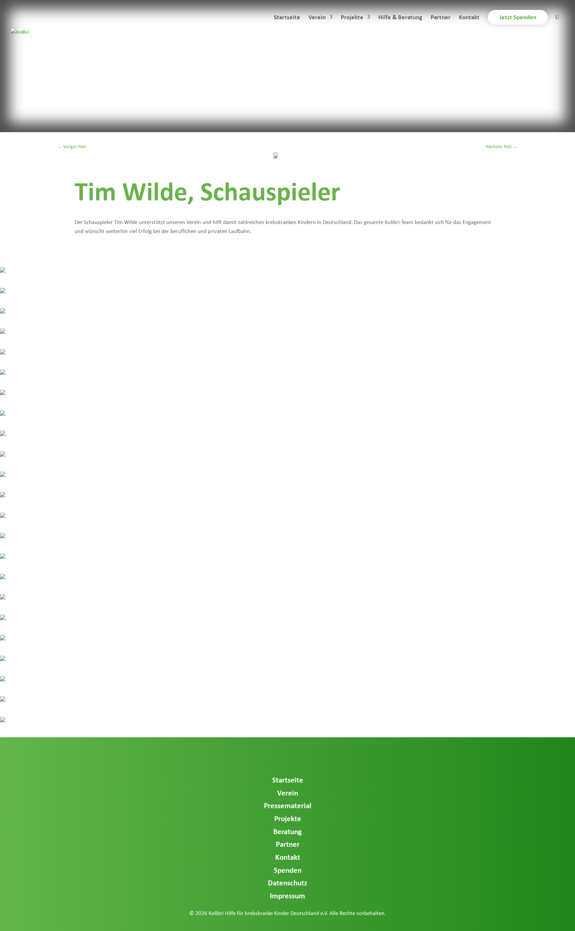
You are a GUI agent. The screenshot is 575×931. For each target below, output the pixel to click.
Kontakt (469, 18)
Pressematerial (287, 805)
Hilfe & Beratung (400, 18)
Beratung (287, 831)
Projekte (352, 18)
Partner (441, 18)
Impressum (287, 895)
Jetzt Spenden (517, 17)
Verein (317, 18)
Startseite (287, 18)
